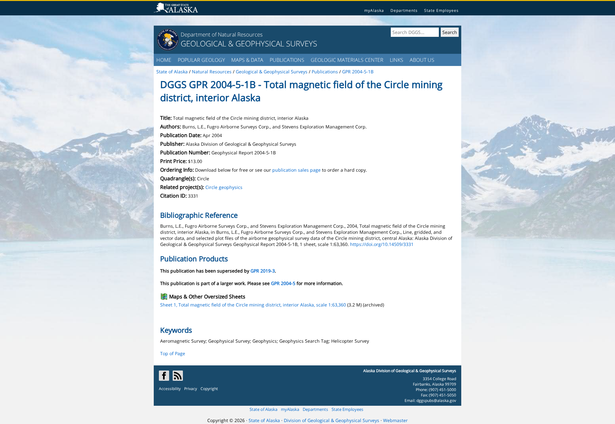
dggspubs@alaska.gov (436, 400)
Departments (404, 10)
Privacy (190, 388)
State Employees (441, 10)
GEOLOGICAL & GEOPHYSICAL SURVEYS (249, 43)
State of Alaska (263, 409)
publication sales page (296, 170)
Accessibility (170, 388)
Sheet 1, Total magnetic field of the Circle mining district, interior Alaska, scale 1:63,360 (253, 305)
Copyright (209, 388)
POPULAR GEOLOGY (201, 59)
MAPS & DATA (247, 59)
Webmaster (395, 420)
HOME (163, 59)
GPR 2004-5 (283, 283)
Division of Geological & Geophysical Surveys (331, 420)
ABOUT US (422, 59)
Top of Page (172, 353)
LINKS (396, 59)
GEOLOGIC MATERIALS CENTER (347, 59)
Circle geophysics (223, 187)
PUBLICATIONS (287, 59)
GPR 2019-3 (262, 271)
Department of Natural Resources (222, 34)
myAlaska (374, 10)
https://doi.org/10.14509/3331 (382, 244)
